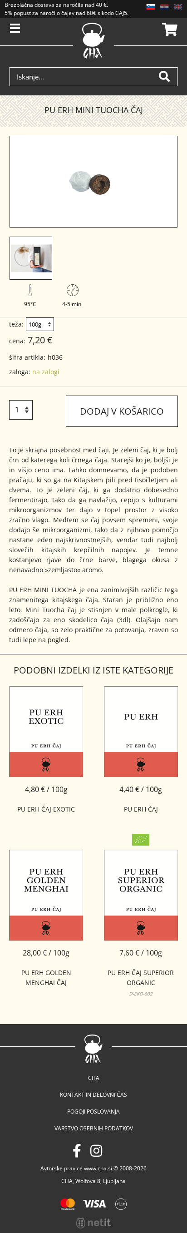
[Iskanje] (168, 77)
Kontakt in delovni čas (93, 1095)
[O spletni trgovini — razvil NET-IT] (93, 1223)
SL (150, 7)
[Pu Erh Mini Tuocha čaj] (94, 182)
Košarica (168, 29)
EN (177, 7)
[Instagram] (96, 1150)
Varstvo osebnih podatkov (93, 1128)
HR (164, 7)
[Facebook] (77, 1150)
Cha (93, 1078)
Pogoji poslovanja (93, 1111)
